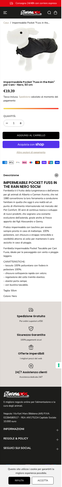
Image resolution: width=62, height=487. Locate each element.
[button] (5, 13)
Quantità (9, 116)
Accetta (42, 480)
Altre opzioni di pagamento (31, 152)
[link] (31, 394)
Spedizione (24, 96)
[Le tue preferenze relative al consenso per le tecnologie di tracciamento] (57, 365)
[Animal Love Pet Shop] (31, 12)
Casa (6, 22)
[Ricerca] (49, 13)
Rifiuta (18, 480)
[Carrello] (55, 13)
